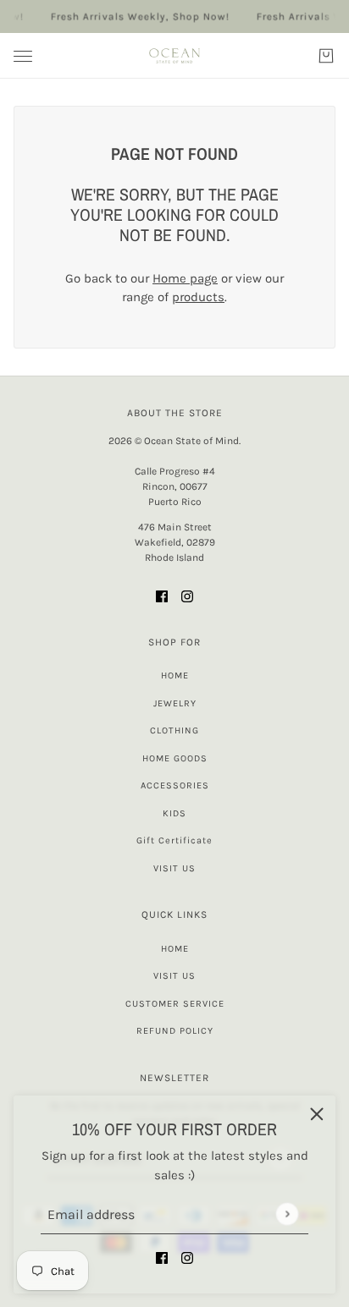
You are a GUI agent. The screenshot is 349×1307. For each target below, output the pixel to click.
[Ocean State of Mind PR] (174, 55)
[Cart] (326, 56)
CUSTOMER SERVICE (174, 1003)
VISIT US (174, 868)
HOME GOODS (175, 758)
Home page (185, 278)
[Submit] (286, 1213)
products (198, 297)
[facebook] (161, 1257)
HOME (175, 675)
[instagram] (187, 1257)
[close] (316, 1114)
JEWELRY (175, 703)
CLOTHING (174, 730)
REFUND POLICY (174, 1030)
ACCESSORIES (175, 785)
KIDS (174, 813)
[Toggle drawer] (23, 56)
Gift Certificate (174, 840)
